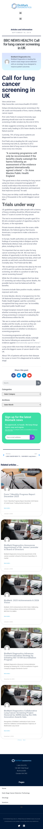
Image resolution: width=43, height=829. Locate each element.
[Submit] (32, 437)
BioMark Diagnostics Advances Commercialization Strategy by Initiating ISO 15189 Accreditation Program (20, 656)
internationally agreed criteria (27, 343)
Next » (24, 740)
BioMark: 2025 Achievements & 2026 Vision (21, 601)
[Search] (38, 382)
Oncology (5, 798)
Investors (5, 802)
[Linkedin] (24, 826)
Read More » (7, 508)
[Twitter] (19, 826)
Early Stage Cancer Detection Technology (16, 793)
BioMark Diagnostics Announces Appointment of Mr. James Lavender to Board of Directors (21, 547)
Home (4, 788)
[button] (20, 12)
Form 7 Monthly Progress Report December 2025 (19, 495)
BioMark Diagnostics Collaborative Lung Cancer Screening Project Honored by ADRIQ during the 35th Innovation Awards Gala (20, 714)
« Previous (19, 740)
